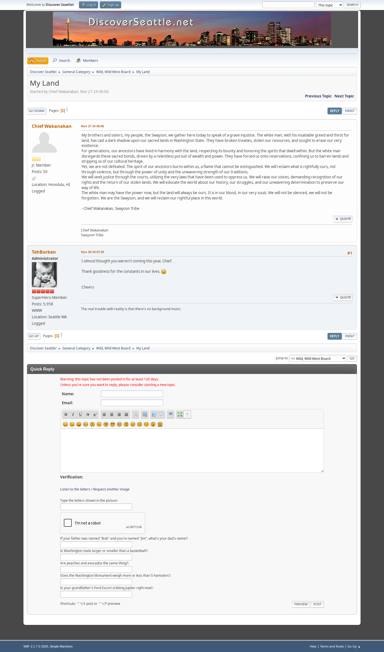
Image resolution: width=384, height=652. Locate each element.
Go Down (36, 111)
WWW (37, 310)
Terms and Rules (332, 646)
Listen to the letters (75, 489)
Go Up (34, 336)
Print (349, 111)
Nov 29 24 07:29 (92, 252)
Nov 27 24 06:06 (92, 126)
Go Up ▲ (354, 646)
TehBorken (44, 252)
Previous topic (318, 96)
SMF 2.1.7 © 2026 (35, 646)
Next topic (344, 96)
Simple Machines (61, 646)
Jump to (282, 358)
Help (313, 646)
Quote (345, 219)
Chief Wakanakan (52, 126)
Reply (334, 111)
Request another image (111, 489)
